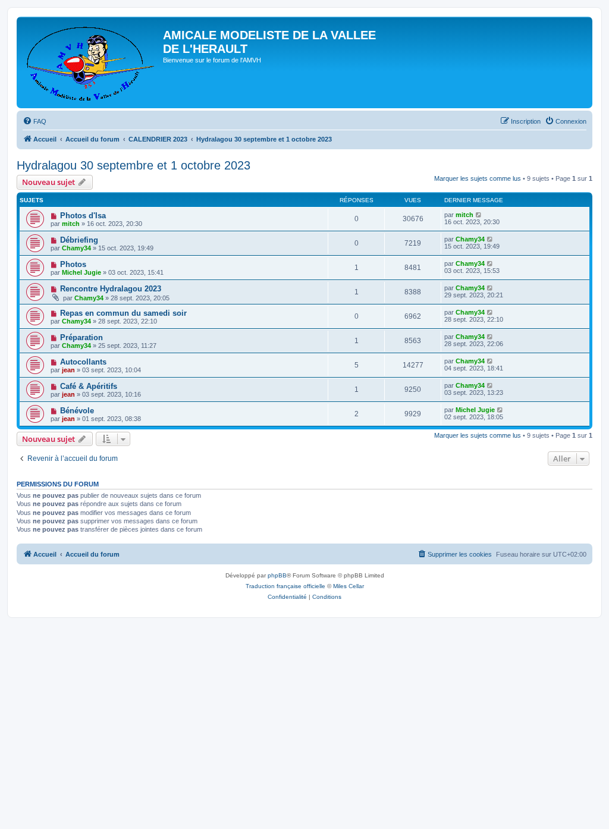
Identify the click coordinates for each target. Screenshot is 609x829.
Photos (73, 264)
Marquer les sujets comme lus (477, 178)
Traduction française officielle (285, 586)
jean (68, 369)
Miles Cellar (348, 586)
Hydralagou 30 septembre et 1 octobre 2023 (133, 165)
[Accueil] (91, 62)
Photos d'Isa (83, 215)
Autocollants (83, 361)
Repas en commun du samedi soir (123, 313)
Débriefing (79, 239)
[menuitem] (34, 121)
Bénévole (77, 410)
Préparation (81, 337)
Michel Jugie (81, 272)
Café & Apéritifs (88, 386)
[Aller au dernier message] (479, 214)
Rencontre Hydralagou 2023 (110, 288)
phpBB (277, 575)
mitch (71, 223)
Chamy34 (76, 248)
